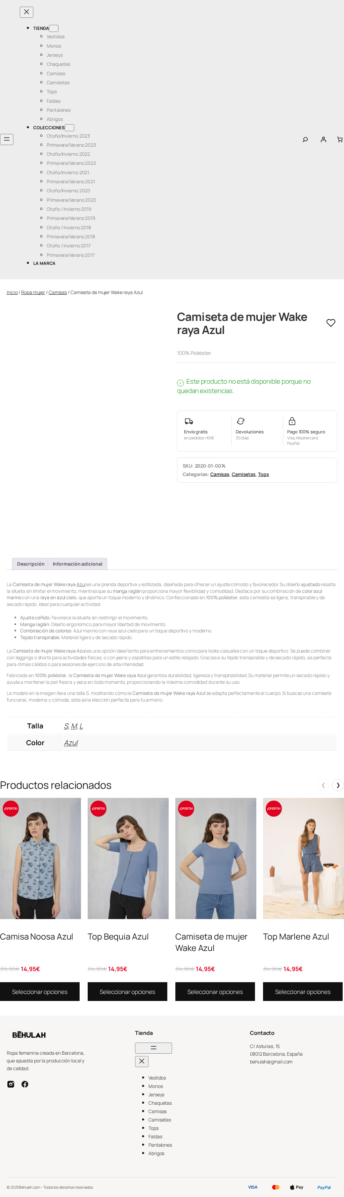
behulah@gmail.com (271, 1061)
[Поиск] (305, 139)
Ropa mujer (33, 292)
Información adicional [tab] (77, 564)
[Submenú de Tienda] (53, 28)
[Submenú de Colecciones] (69, 127)
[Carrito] (340, 139)
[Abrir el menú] (6, 139)
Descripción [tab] (31, 564)
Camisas (58, 292)
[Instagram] (11, 1084)
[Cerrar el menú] (26, 12)
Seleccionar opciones (40, 992)
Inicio (12, 292)
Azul (81, 584)
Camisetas (244, 474)
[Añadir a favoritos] (331, 323)
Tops (263, 474)
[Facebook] (25, 1084)
